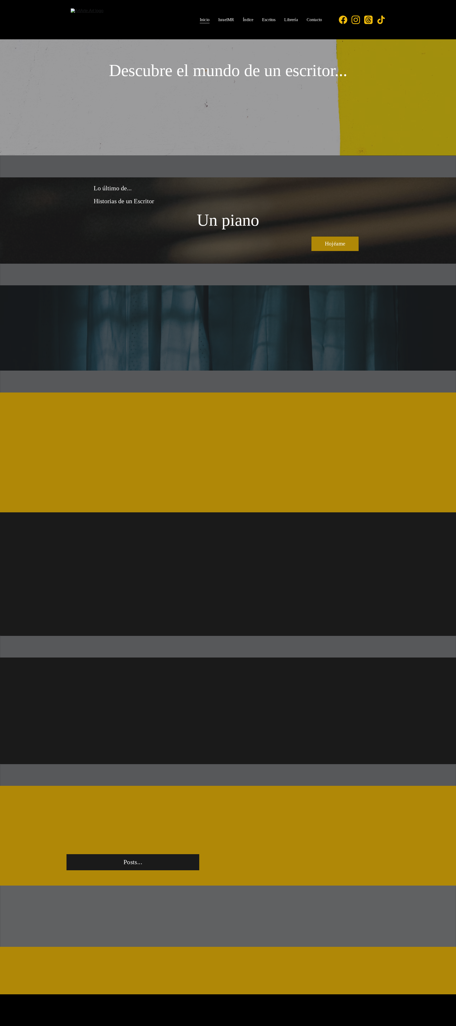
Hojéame (335, 243)
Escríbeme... (228, 971)
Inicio (205, 19)
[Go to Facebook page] (345, 20)
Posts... (133, 862)
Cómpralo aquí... (263, 499)
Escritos (269, 19)
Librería (291, 19)
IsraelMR (226, 19)
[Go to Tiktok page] (381, 20)
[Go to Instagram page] (358, 20)
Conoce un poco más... (114, 499)
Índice (248, 19)
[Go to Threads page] (370, 20)
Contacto (314, 19)
